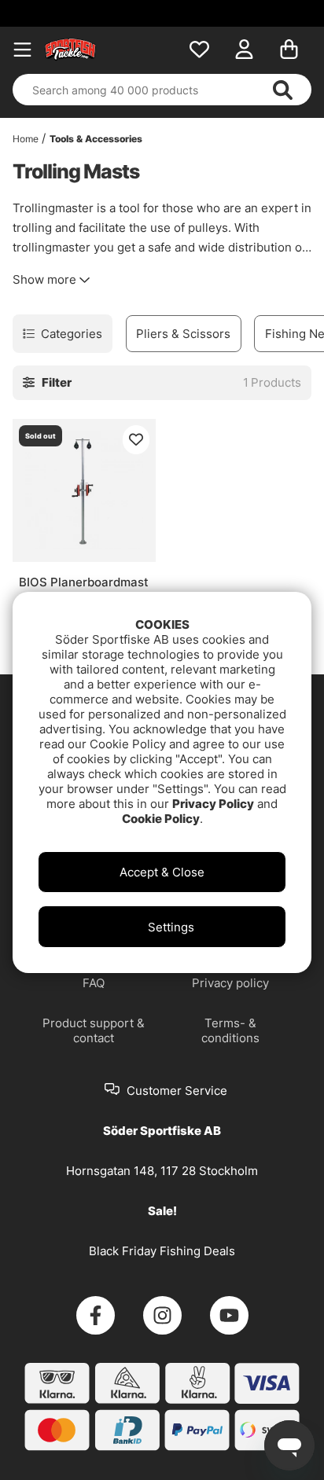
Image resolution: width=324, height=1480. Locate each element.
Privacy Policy (213, 803)
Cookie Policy (161, 818)
